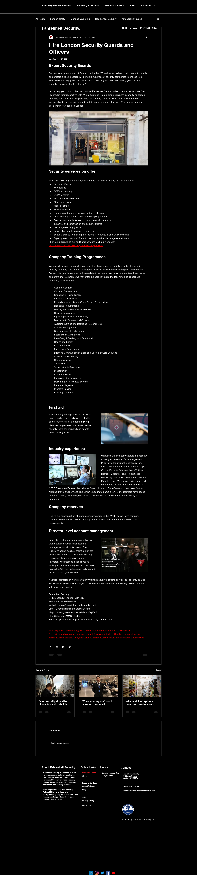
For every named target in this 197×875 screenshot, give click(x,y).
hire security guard (132, 18)
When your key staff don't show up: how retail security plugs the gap (97, 703)
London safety (57, 18)
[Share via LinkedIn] (63, 646)
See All (158, 670)
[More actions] (146, 37)
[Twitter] (102, 873)
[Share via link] (70, 646)
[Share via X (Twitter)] (56, 646)
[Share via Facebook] (50, 646)
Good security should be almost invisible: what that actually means (54, 703)
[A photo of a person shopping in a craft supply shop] (142, 686)
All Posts (40, 18)
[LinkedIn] (91, 873)
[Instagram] (97, 873)
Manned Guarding (80, 18)
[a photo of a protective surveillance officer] (55, 686)
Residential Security (105, 18)
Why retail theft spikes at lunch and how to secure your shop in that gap (140, 703)
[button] (158, 19)
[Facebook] (108, 873)
